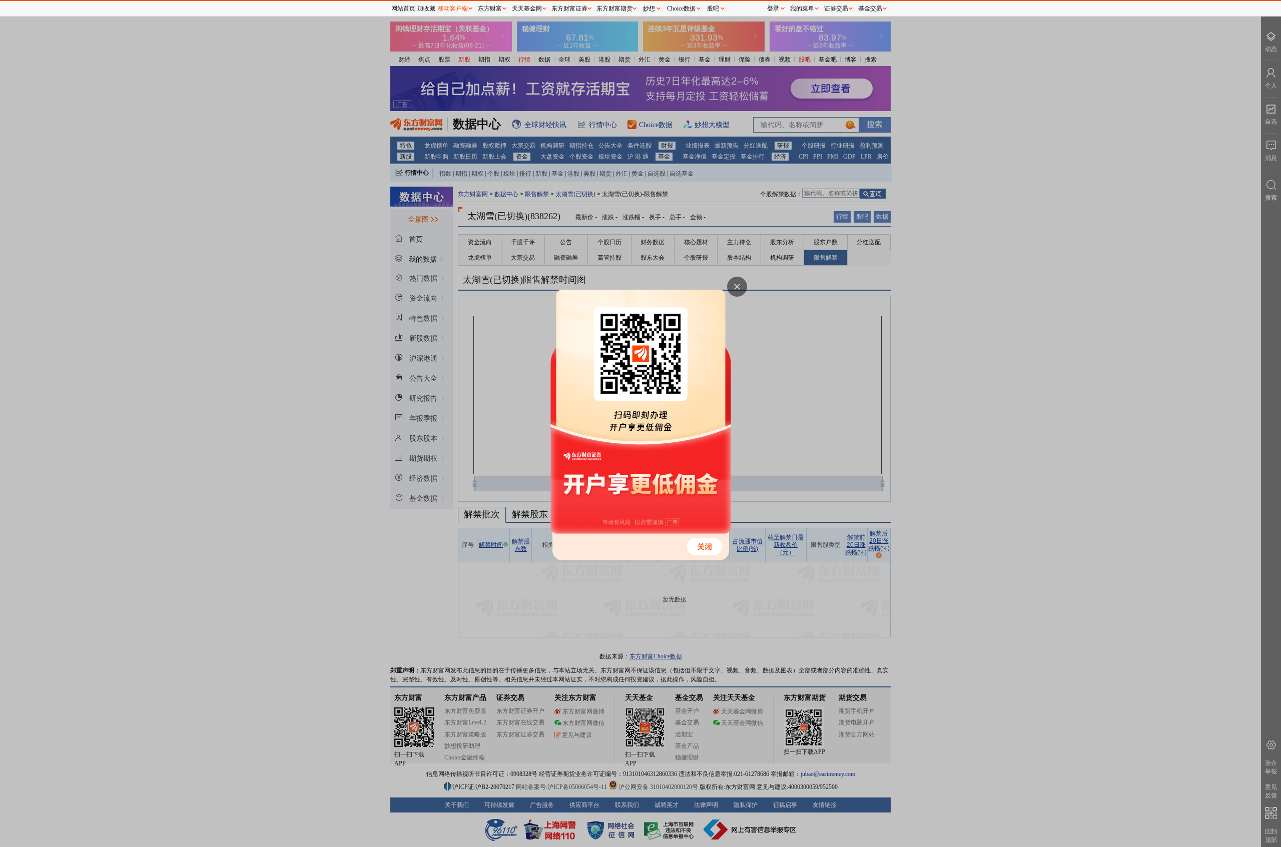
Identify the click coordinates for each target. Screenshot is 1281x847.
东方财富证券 (569, 8)
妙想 (649, 8)
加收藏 (426, 8)
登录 (773, 8)
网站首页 (403, 8)
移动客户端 (453, 8)
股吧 (713, 8)
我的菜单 (802, 8)
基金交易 (870, 8)
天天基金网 (527, 8)
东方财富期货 (614, 8)
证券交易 (836, 8)
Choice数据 (681, 8)
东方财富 (490, 8)
